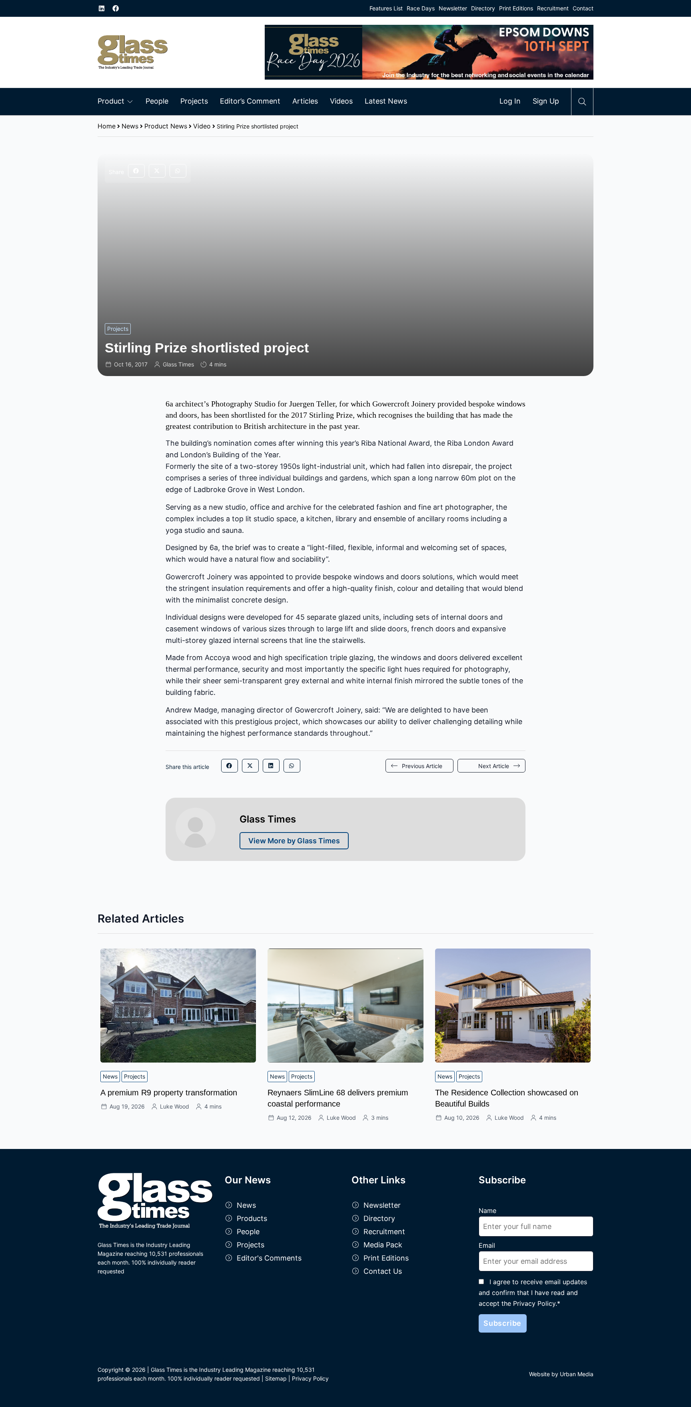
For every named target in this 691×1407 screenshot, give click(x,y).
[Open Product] (130, 101)
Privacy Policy (310, 1378)
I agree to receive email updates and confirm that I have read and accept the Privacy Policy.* (533, 1292)
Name (487, 1211)
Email (487, 1245)
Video (202, 126)
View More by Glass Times (294, 841)
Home (107, 126)
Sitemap (276, 1378)
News (130, 126)
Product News (165, 126)
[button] (136, 171)
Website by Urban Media (561, 1374)
